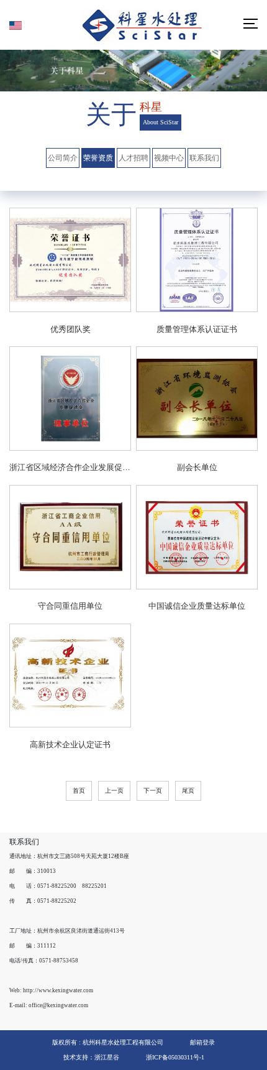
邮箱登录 (202, 1042)
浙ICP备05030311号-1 (175, 1057)
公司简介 (63, 158)
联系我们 (204, 158)
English (18, 25)
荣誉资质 (98, 158)
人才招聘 (133, 158)
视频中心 (169, 158)
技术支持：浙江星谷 (91, 1057)
